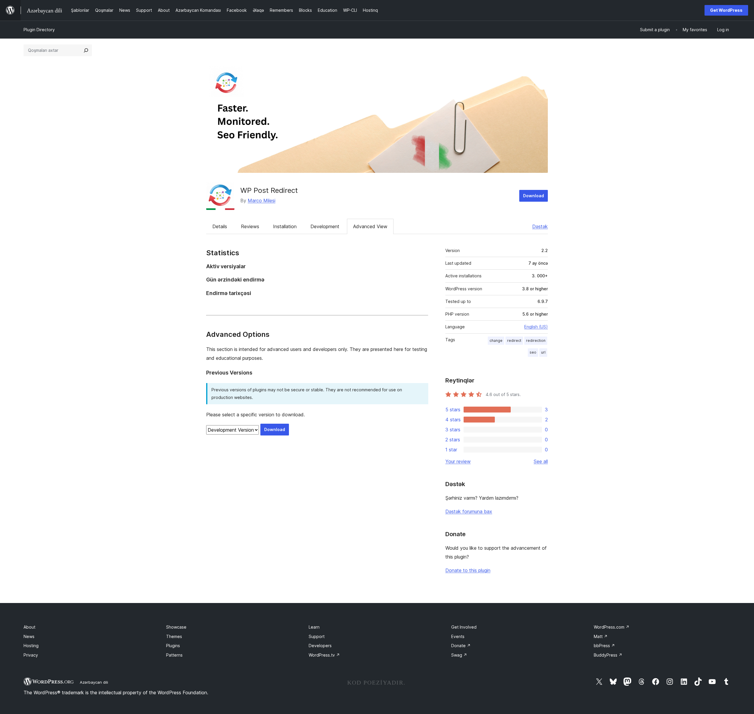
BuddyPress (608, 654)
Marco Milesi (261, 200)
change (496, 340)
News (29, 636)
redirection (535, 340)
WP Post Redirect (269, 190)
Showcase (176, 626)
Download (533, 195)
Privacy (31, 654)
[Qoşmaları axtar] (86, 50)
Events (457, 636)
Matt (601, 636)
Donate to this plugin (467, 570)
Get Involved (464, 626)
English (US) (536, 326)
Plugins (173, 645)
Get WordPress (726, 10)
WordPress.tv (324, 654)
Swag (459, 654)
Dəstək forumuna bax (468, 511)
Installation (285, 226)
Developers (320, 645)
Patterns (174, 654)
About (29, 626)
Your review (458, 461)
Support (317, 636)
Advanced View (370, 226)
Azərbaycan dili (94, 682)
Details (219, 226)
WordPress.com (611, 626)
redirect (514, 340)
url (543, 352)
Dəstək (540, 226)
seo (533, 352)
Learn (314, 626)
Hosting (31, 645)
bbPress (604, 645)
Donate (461, 645)
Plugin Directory (39, 29)
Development (324, 226)
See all (541, 461)
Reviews (250, 226)
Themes (174, 636)
